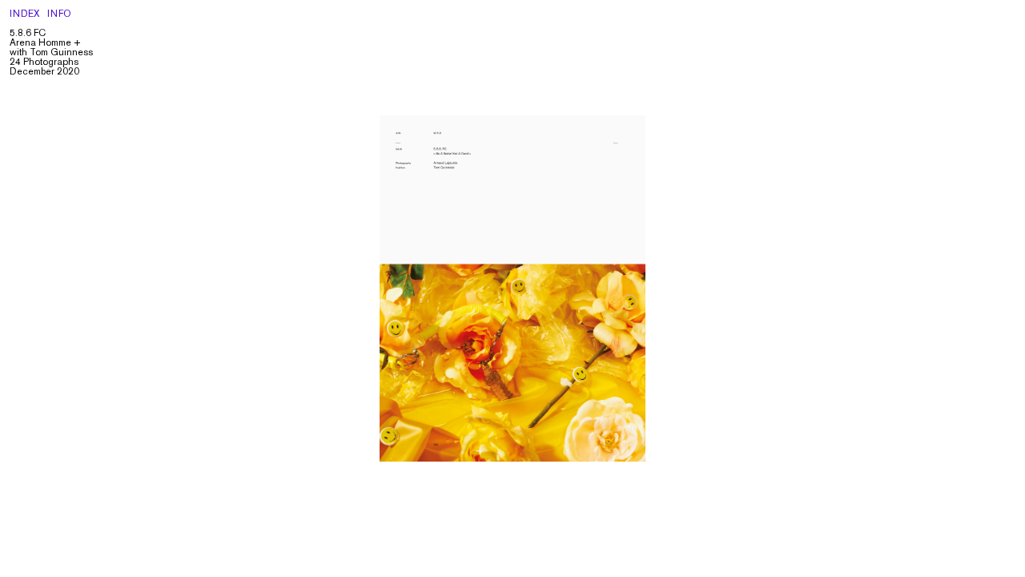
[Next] (768, 288)
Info (59, 14)
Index (25, 14)
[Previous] (256, 288)
